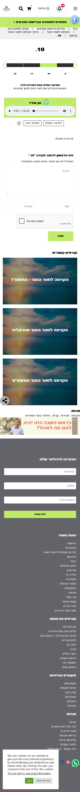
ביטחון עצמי (69, 667)
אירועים (71, 570)
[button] (75, 65)
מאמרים (71, 579)
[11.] (31, 65)
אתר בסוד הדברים (65, 610)
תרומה (72, 592)
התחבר (41, 8)
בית (75, 28)
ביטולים (71, 701)
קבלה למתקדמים (18, 28)
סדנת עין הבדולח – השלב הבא (58, 635)
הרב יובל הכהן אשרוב (63, 726)
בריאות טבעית (67, 735)
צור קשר (71, 597)
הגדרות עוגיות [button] (43, 780)
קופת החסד (69, 601)
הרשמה (71, 543)
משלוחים (70, 696)
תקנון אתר (70, 683)
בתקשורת (70, 588)
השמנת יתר (69, 662)
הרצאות (71, 556)
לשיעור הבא (32, 123)
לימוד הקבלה (68, 744)
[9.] (65, 65)
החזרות (71, 705)
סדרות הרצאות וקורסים (51, 28)
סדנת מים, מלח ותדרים (62, 631)
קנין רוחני (70, 692)
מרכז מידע (69, 606)
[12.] (15, 65)
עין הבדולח (69, 626)
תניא (73, 649)
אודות (72, 722)
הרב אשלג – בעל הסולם (61, 749)
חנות (73, 561)
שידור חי (71, 574)
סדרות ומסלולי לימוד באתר (60, 552)
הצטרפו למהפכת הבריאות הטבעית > (40, 22)
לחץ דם (71, 644)
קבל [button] (29, 780)
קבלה (55, 415)
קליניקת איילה (67, 740)
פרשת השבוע (68, 658)
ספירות (65, 415)
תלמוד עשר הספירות (37, 415)
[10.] (48, 65)
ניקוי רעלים (69, 653)
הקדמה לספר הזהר (58, 32)
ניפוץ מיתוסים (68, 565)
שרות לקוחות (68, 687)
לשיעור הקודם (53, 123)
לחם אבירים (69, 640)
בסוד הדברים (68, 731)
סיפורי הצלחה (68, 583)
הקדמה (75, 415)
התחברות (70, 547)
